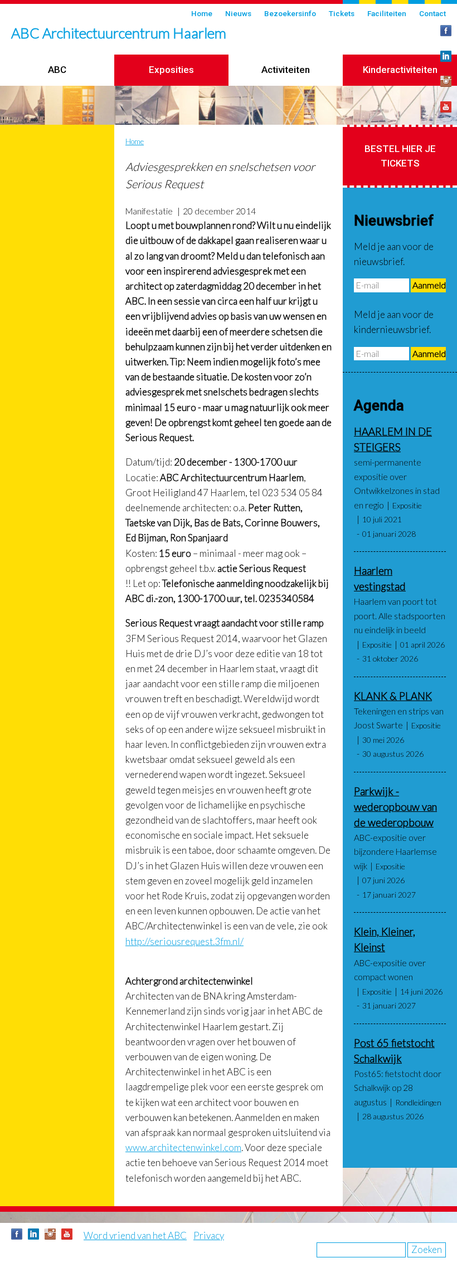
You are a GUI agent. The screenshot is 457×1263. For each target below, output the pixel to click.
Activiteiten (285, 69)
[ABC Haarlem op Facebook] (445, 30)
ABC (57, 69)
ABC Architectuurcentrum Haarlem (118, 33)
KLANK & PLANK (393, 696)
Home (201, 13)
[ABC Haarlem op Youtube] (445, 106)
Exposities (171, 69)
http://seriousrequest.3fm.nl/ (184, 941)
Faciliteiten (386, 13)
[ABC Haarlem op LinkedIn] (445, 56)
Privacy (208, 1235)
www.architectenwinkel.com (183, 1147)
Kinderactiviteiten (400, 69)
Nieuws (238, 13)
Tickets (341, 13)
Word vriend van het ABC (135, 1235)
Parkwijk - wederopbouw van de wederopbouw (395, 807)
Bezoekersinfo (290, 13)
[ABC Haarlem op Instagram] (445, 81)
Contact (432, 13)
